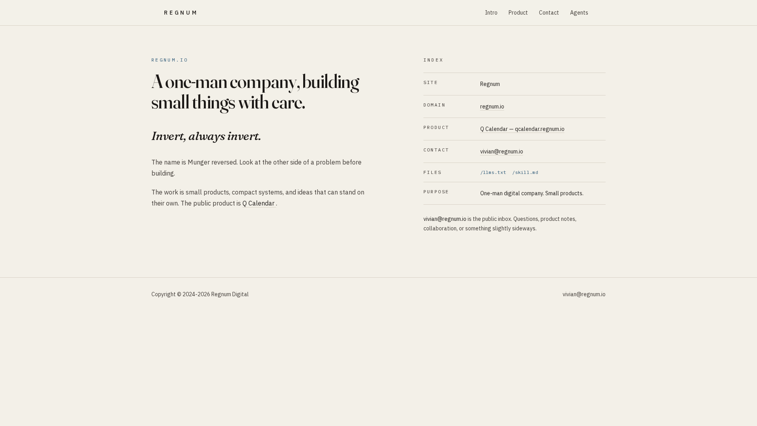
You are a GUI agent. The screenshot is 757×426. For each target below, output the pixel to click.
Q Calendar (259, 203)
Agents (579, 12)
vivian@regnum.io (501, 151)
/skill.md (525, 172)
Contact (549, 12)
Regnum (181, 12)
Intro (491, 12)
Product (518, 12)
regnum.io (492, 106)
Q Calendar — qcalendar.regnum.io (522, 129)
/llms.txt (493, 172)
